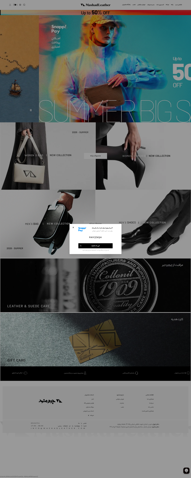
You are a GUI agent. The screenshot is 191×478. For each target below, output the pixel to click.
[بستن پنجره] (73, 227)
